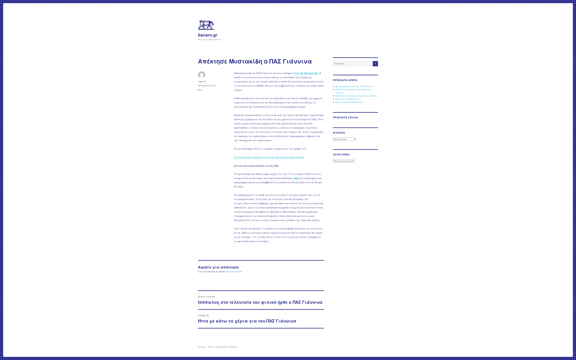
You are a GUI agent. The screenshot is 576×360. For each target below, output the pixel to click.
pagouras (202, 81)
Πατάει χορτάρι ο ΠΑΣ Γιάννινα (349, 102)
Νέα (200, 89)
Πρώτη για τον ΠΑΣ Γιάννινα (348, 99)
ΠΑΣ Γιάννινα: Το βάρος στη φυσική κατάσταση (356, 95)
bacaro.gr (207, 35)
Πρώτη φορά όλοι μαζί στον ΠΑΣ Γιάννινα (354, 86)
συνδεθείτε (236, 271)
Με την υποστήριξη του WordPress (223, 346)
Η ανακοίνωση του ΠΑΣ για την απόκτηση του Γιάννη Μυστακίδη (269, 157)
